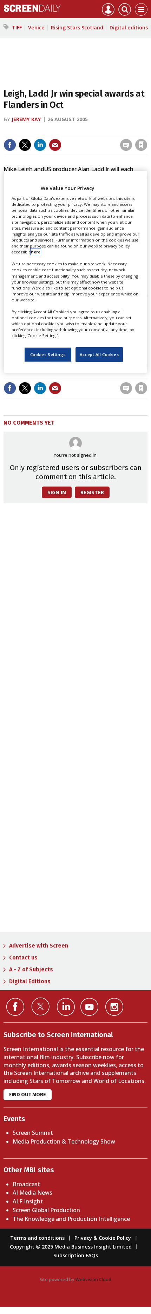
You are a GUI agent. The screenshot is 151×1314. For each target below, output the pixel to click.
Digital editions (129, 27)
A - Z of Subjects (31, 969)
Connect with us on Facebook (15, 1007)
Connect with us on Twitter (40, 1006)
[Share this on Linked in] (40, 145)
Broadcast (26, 1184)
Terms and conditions (37, 1238)
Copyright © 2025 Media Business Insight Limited (71, 1246)
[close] (147, 130)
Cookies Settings (48, 354)
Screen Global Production (46, 1210)
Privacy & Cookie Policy (102, 1238)
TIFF (17, 27)
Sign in (49, 130)
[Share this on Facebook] (10, 145)
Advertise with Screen (38, 945)
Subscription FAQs (75, 1255)
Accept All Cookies (99, 354)
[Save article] (141, 145)
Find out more (27, 1095)
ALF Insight (28, 1201)
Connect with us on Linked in (66, 1007)
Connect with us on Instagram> (114, 1007)
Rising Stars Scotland (77, 27)
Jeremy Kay (26, 119)
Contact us (23, 957)
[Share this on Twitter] (25, 145)
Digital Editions (30, 981)
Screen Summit (33, 1133)
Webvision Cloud (93, 1279)
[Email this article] (55, 145)
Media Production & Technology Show (64, 1141)
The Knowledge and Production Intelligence (71, 1219)
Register (92, 492)
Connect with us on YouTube (89, 1007)
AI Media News (32, 1192)
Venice (36, 27)
